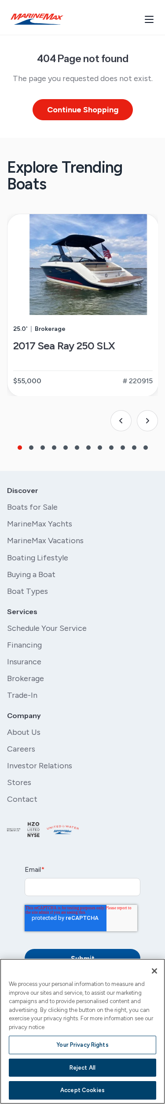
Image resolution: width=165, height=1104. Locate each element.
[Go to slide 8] (100, 447)
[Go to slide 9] (111, 447)
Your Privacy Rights (82, 1044)
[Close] (154, 971)
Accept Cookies (82, 1090)
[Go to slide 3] (42, 447)
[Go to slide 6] (77, 447)
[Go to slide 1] (20, 447)
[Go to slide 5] (65, 447)
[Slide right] (147, 420)
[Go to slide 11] (134, 447)
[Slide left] (121, 420)
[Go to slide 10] (123, 447)
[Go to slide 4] (54, 447)
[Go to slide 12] (145, 447)
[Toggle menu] (149, 19)
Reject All (82, 1067)
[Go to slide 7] (88, 447)
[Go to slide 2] (31, 447)
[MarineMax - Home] (37, 19)
